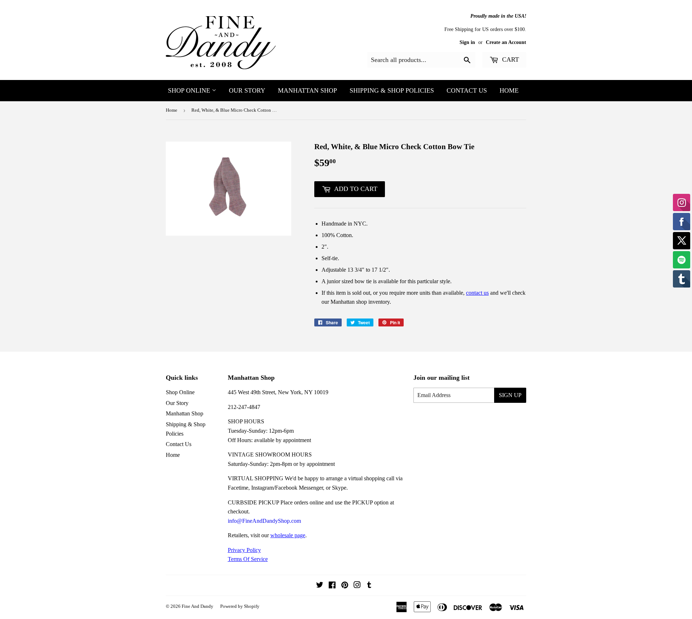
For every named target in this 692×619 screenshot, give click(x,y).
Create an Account (506, 42)
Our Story (247, 90)
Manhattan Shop (307, 90)
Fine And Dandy (197, 606)
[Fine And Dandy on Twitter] (319, 586)
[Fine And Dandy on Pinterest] (345, 586)
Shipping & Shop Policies (392, 90)
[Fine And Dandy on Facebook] (332, 586)
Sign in (467, 42)
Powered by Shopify (240, 606)
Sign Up (510, 395)
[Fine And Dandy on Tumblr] (369, 586)
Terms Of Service (248, 559)
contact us (477, 293)
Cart (509, 59)
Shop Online (190, 90)
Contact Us (467, 90)
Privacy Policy (244, 550)
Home (509, 90)
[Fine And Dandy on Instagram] (357, 586)
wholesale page (287, 535)
